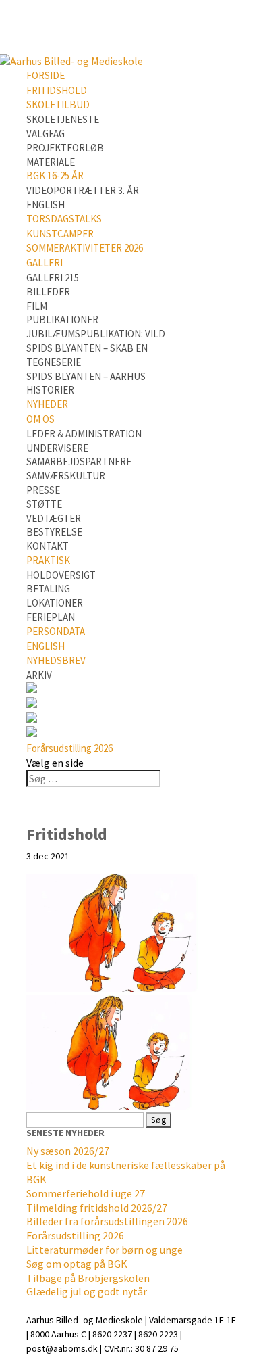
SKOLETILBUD (58, 104)
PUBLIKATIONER (62, 319)
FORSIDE (45, 75)
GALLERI (44, 262)
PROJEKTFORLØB (65, 147)
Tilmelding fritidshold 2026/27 (96, 1207)
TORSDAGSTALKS (64, 218)
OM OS (40, 418)
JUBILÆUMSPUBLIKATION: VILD (95, 333)
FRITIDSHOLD (56, 90)
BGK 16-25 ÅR (55, 175)
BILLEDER (48, 291)
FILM (36, 306)
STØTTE (44, 504)
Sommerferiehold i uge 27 (85, 1193)
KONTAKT (47, 546)
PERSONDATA (55, 631)
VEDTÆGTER (53, 518)
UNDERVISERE (57, 448)
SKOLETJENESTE (62, 119)
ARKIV (39, 675)
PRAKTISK (48, 560)
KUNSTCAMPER (60, 233)
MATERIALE (50, 162)
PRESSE (43, 489)
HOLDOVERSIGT (61, 575)
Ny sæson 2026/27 (67, 1151)
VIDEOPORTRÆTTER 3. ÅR (82, 190)
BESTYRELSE (54, 531)
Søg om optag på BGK (76, 1263)
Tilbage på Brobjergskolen (88, 1278)
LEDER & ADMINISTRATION (84, 433)
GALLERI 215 (52, 277)
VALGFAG (45, 133)
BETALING (48, 588)
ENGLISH (45, 204)
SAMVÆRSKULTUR (65, 475)
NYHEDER (47, 404)
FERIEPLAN (50, 617)
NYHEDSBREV (56, 660)
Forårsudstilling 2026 (69, 748)
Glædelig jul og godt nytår (86, 1291)
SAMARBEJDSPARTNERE (79, 461)
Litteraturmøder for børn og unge (104, 1249)
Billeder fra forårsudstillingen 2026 (107, 1221)
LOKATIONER (54, 602)
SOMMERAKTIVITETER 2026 (84, 247)
